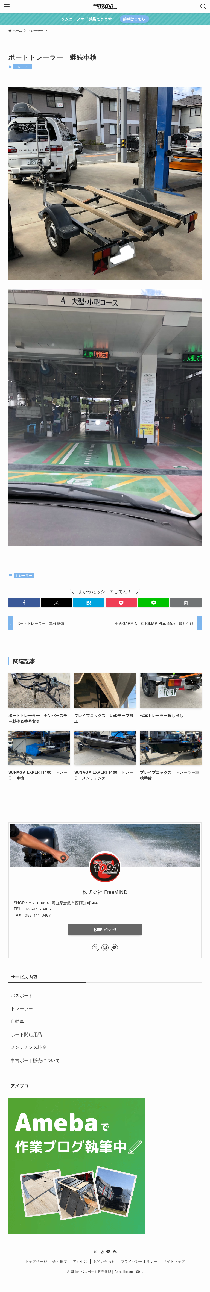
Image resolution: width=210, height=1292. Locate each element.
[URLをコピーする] (186, 602)
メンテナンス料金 (28, 1047)
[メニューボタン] (6, 6)
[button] (24, 602)
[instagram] (105, 947)
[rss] (114, 1251)
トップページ (36, 1261)
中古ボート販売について (35, 1060)
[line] (114, 947)
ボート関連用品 (26, 1034)
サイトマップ (174, 1261)
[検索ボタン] (203, 6)
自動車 (17, 1021)
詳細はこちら (134, 18)
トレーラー (22, 66)
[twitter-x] (95, 947)
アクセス (80, 1261)
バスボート (22, 995)
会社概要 (59, 1261)
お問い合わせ (105, 929)
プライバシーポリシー (139, 1261)
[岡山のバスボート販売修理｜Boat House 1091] (105, 6)
